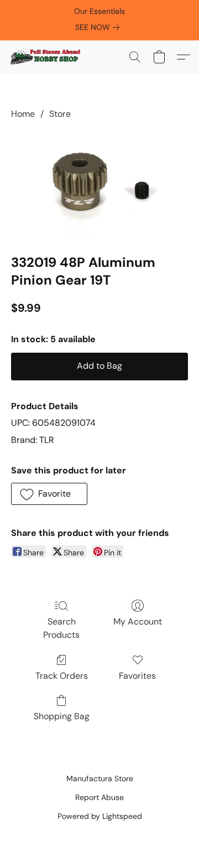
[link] (99, 27)
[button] (47, 57)
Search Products (61, 628)
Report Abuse (99, 797)
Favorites (137, 676)
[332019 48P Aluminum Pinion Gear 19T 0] (99, 184)
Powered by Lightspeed (99, 816)
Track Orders (61, 676)
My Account (137, 621)
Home (23, 114)
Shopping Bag (62, 716)
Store (60, 114)
